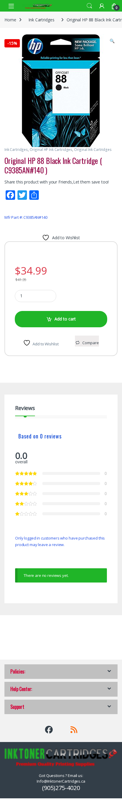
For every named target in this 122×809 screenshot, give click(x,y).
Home (10, 20)
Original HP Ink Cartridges (51, 149)
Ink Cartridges (41, 20)
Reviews (25, 408)
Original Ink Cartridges (93, 149)
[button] (112, 40)
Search (89, 6)
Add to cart (65, 319)
